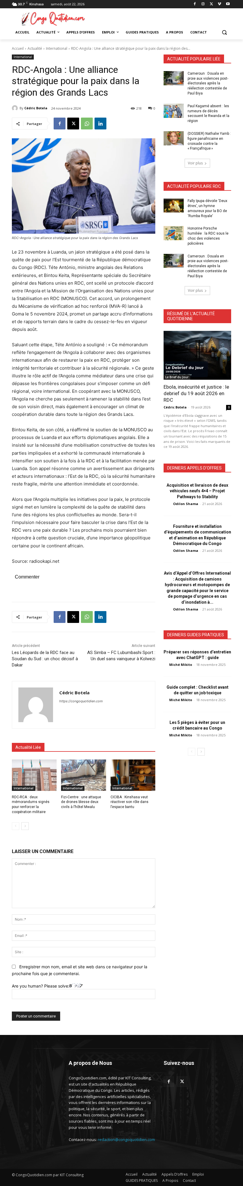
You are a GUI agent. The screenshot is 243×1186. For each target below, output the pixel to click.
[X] (211, 4)
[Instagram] (203, 4)
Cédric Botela (35, 108)
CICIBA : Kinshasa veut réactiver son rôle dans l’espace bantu (129, 802)
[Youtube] (227, 4)
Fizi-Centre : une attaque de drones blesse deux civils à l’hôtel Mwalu (81, 802)
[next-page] (25, 826)
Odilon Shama (185, 503)
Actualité (35, 48)
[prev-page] (15, 826)
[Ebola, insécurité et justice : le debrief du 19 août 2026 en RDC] (197, 355)
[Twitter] (182, 1081)
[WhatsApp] (87, 123)
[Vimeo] (219, 4)
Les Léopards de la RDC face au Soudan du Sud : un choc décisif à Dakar (45, 659)
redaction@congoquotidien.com (126, 1139)
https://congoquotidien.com (81, 701)
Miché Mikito (180, 664)
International (56, 48)
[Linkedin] (100, 123)
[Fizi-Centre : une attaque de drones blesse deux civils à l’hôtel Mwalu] (83, 775)
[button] (224, 32)
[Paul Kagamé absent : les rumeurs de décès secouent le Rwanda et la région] (174, 111)
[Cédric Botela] (16, 108)
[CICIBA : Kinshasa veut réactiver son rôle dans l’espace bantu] (133, 775)
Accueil (18, 48)
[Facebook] (194, 4)
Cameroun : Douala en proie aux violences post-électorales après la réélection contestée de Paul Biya (208, 83)
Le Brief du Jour (176, 377)
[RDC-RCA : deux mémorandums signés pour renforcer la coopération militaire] (34, 775)
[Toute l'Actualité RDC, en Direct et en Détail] (52, 18)
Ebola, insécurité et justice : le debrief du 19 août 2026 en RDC (196, 393)
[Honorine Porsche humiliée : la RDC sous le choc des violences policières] (174, 233)
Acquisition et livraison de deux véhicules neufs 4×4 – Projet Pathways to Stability (197, 491)
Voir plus (195, 163)
